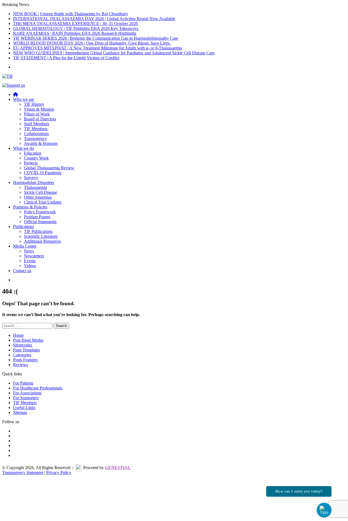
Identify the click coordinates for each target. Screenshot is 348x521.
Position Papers (37, 216)
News (29, 251)
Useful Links (24, 407)
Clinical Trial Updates (42, 202)
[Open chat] (324, 510)
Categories (22, 354)
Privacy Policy (58, 472)
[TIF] (7, 76)
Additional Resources (42, 241)
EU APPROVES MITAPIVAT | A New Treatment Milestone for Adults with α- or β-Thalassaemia (97, 48)
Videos (30, 265)
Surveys (31, 177)
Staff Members (36, 123)
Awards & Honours (41, 143)
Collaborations (36, 133)
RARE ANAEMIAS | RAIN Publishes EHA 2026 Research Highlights (74, 33)
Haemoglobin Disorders (33, 182)
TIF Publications (38, 231)
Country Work (36, 158)
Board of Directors (40, 119)
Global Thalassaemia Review (49, 168)
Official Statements (40, 221)
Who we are (23, 99)
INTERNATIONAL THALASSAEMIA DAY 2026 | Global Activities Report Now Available (94, 18)
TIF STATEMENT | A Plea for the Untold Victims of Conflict (66, 57)
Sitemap (20, 412)
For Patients (23, 383)
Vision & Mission (39, 109)
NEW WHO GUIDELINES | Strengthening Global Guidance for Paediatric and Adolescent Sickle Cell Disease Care (114, 53)
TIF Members (36, 128)
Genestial (118, 467)
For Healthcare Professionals (37, 388)
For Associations (27, 393)
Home (18, 335)
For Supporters (26, 397)
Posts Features (25, 359)
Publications (23, 226)
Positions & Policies (30, 207)
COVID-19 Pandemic (43, 172)
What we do (23, 148)
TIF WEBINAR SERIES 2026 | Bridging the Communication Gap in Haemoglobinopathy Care (95, 38)
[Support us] (13, 85)
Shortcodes (22, 345)
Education (32, 153)
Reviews (20, 364)
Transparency (35, 138)
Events (30, 260)
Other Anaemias (38, 197)
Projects (31, 163)
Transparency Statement (22, 472)
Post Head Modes (28, 340)
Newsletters (34, 256)
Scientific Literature (41, 236)
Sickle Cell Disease (40, 192)
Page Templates (26, 350)
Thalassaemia (35, 187)
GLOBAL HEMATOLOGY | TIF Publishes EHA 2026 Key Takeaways (75, 28)
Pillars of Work (37, 114)
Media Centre (24, 246)
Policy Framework (40, 212)
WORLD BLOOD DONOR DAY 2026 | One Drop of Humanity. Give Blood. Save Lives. (92, 43)
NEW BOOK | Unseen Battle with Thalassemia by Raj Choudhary (70, 13)
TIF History (34, 104)
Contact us (22, 270)
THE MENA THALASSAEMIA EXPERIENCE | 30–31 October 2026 (75, 23)
